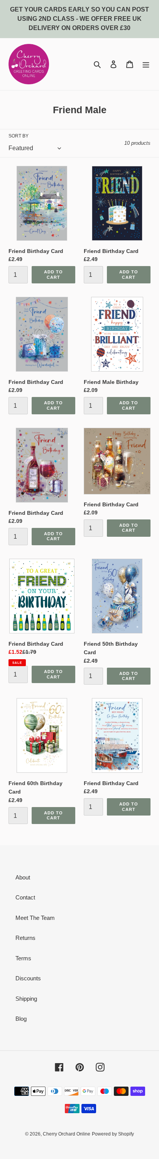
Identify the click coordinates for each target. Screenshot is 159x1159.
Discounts (28, 978)
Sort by (18, 136)
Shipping (26, 998)
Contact (25, 897)
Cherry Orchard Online (66, 1134)
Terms (23, 958)
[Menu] (146, 64)
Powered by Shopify (113, 1134)
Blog (21, 1018)
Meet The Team (35, 917)
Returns (25, 938)
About (22, 877)
